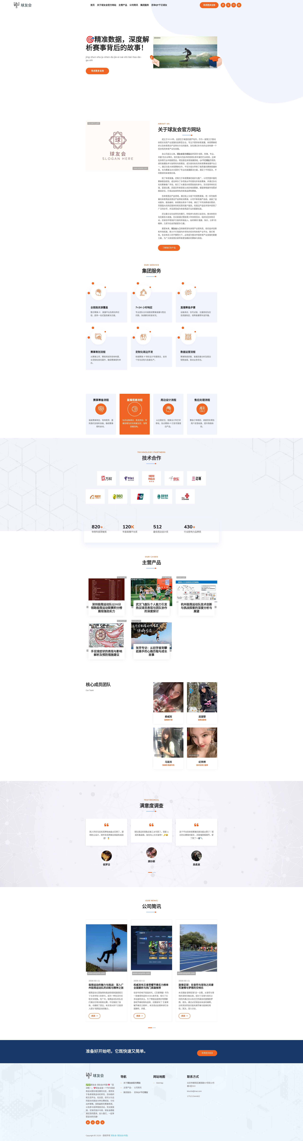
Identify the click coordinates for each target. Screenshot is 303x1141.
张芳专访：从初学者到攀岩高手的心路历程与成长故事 (151, 651)
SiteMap (159, 1083)
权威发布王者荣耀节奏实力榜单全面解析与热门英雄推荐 (106, 986)
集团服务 (144, 5)
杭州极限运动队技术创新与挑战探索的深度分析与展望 (196, 608)
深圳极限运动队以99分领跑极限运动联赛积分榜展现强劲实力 (106, 608)
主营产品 (123, 5)
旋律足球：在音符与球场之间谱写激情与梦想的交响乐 (151, 986)
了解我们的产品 (169, 247)
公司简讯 (133, 5)
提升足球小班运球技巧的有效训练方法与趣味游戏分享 (196, 986)
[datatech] (23, 5)
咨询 (159, 5)
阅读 (93, 1016)
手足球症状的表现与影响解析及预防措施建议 (106, 653)
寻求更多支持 (209, 5)
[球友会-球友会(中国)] (95, 1075)
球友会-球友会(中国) (119, 1135)
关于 (106, 5)
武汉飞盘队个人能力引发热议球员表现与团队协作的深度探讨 (151, 608)
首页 (92, 5)
